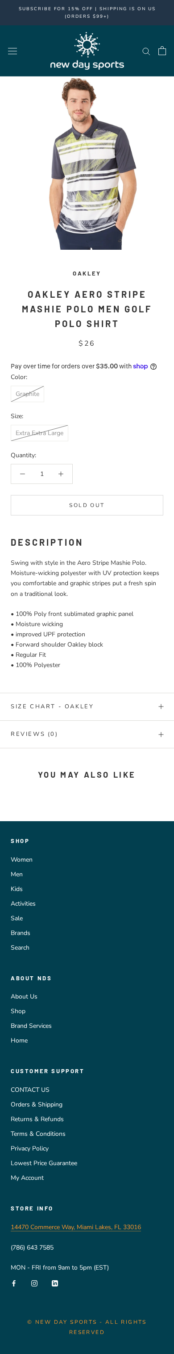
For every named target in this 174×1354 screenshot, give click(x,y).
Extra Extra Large (39, 433)
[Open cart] (162, 50)
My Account (27, 1178)
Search (20, 947)
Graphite (27, 394)
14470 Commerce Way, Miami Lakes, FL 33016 (76, 1227)
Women (22, 859)
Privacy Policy (30, 1148)
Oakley (87, 273)
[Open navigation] (12, 51)
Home (19, 1040)
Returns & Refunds (37, 1119)
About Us (24, 996)
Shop (18, 1011)
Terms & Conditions (38, 1134)
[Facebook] (14, 1283)
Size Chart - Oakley (52, 707)
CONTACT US (30, 1090)
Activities (23, 903)
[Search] (146, 51)
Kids (17, 889)
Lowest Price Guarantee (44, 1163)
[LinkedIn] (55, 1283)
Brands (20, 933)
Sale (17, 918)
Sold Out (86, 505)
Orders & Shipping (36, 1104)
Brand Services (31, 1026)
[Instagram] (34, 1283)
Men (17, 874)
